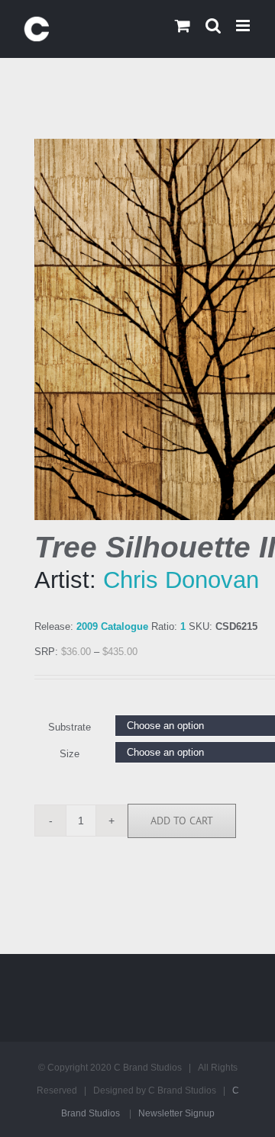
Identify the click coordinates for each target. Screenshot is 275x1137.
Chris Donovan (181, 580)
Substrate (69, 727)
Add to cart (181, 820)
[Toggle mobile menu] (244, 26)
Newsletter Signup (176, 1113)
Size (69, 754)
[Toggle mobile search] (213, 26)
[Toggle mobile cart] (182, 26)
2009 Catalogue (112, 626)
